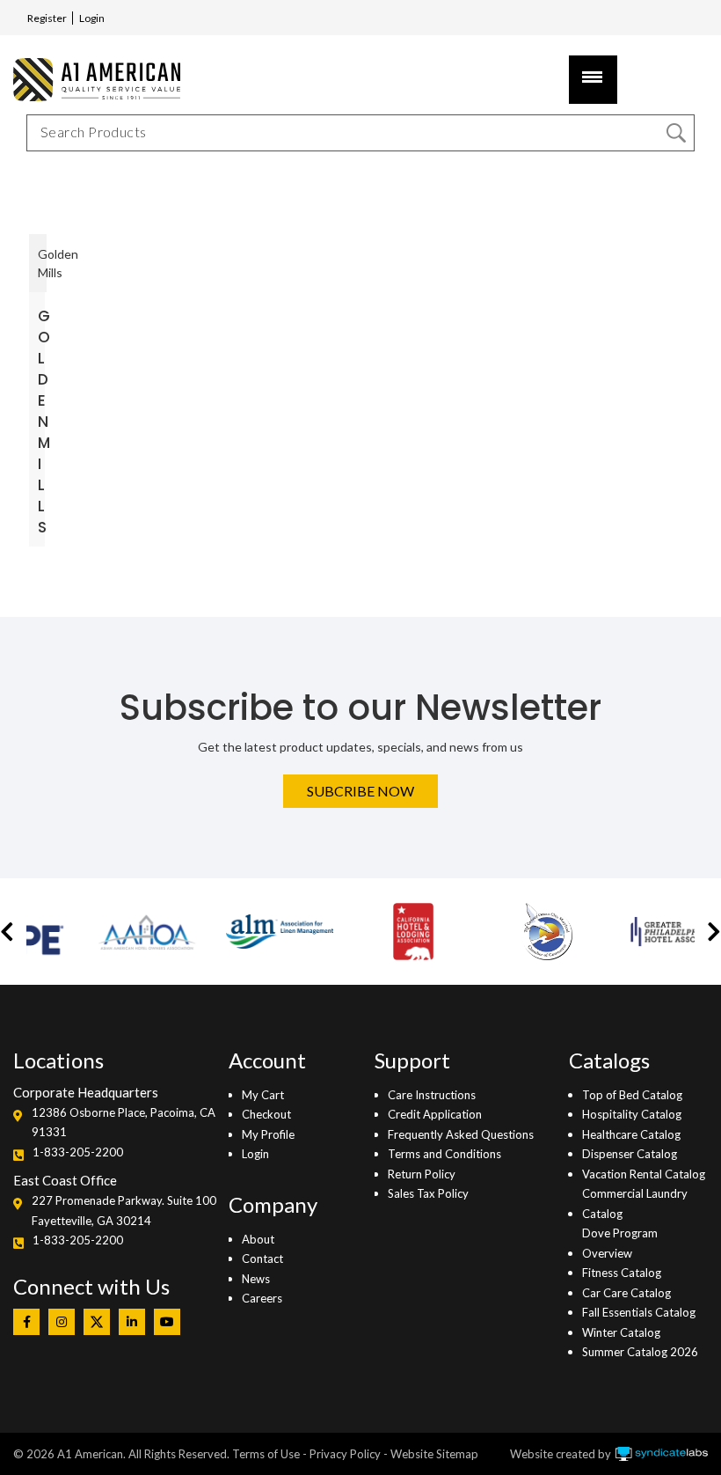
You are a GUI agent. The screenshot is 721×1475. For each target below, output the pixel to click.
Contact (262, 1258)
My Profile (268, 1134)
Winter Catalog (621, 1332)
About (258, 1239)
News (256, 1279)
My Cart (263, 1095)
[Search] (676, 132)
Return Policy (421, 1174)
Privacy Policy (345, 1454)
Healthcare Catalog (631, 1134)
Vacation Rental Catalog (643, 1174)
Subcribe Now (360, 790)
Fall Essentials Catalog (639, 1312)
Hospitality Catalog (631, 1114)
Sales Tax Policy (428, 1193)
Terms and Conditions (444, 1154)
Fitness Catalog (621, 1273)
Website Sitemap (434, 1454)
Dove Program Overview (620, 1242)
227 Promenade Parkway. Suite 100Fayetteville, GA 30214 (124, 1210)
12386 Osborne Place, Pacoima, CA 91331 (123, 1122)
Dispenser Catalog (629, 1154)
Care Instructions (432, 1095)
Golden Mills (44, 421)
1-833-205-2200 (78, 1152)
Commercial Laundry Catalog (635, 1203)
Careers (262, 1298)
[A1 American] (92, 79)
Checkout (266, 1114)
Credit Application (435, 1114)
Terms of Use (266, 1454)
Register (47, 18)
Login (92, 18)
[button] (7, 932)
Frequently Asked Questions (461, 1134)
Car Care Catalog (626, 1293)
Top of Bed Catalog (632, 1095)
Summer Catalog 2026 (640, 1352)
